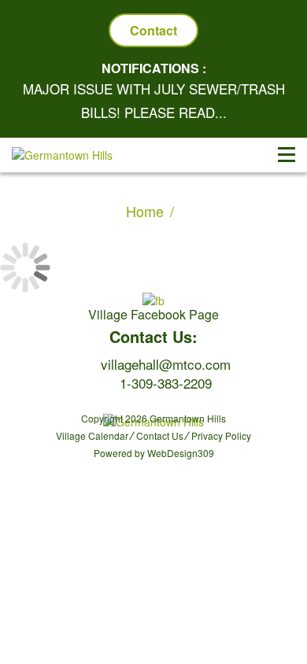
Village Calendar (92, 435)
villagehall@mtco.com (166, 364)
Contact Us (159, 435)
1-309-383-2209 (166, 383)
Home (145, 211)
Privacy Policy (221, 435)
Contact (153, 30)
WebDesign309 (180, 452)
